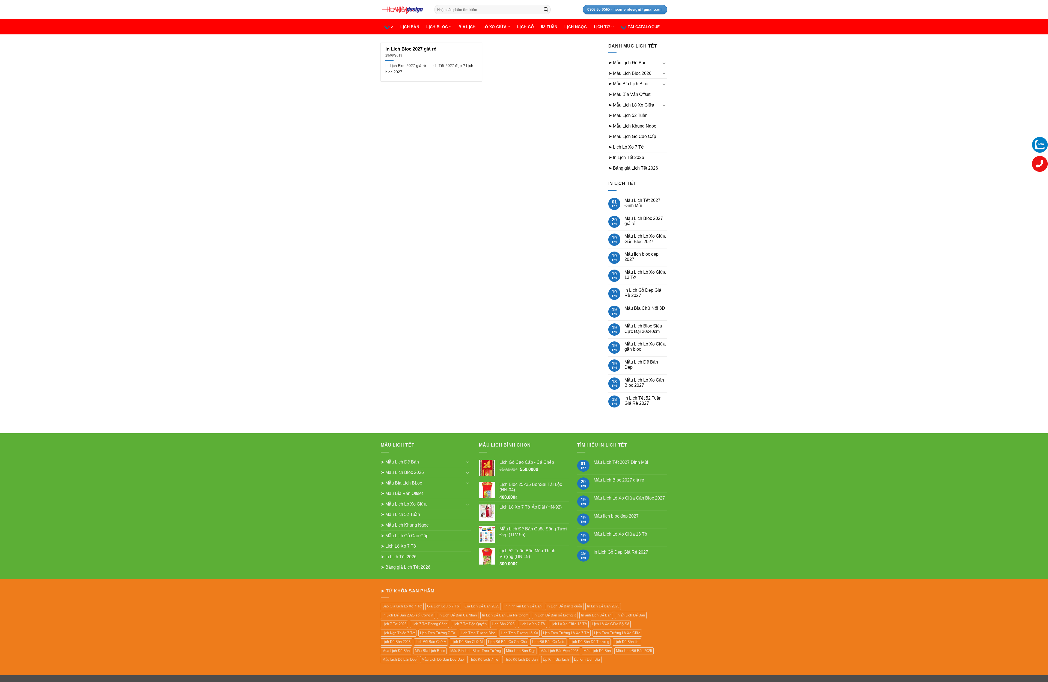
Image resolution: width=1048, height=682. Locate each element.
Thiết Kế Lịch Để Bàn (521, 659)
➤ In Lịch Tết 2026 (626, 157)
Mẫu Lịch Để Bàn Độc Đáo (443, 659)
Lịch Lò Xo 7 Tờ (532, 624)
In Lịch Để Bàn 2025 (603, 606)
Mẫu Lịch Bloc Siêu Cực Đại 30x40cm (643, 328)
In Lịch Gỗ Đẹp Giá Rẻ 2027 (642, 293)
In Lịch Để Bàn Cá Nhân (458, 615)
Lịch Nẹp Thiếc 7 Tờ (398, 633)
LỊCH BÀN (409, 27)
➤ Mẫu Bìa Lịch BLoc (629, 83)
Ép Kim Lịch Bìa (587, 659)
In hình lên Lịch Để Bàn (522, 606)
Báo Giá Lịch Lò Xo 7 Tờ (402, 606)
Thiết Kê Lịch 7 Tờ (484, 659)
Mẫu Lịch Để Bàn (597, 651)
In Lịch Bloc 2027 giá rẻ (410, 49)
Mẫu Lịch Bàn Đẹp (520, 651)
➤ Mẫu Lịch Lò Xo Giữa (631, 105)
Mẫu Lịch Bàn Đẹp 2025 (559, 651)
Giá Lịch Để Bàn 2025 (482, 606)
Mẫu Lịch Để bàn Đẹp (399, 659)
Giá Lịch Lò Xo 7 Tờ (443, 606)
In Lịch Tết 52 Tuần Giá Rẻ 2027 (643, 401)
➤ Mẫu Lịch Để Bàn (627, 62)
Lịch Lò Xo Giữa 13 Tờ (568, 624)
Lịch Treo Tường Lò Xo (519, 633)
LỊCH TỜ (602, 27)
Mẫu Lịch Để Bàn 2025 (634, 651)
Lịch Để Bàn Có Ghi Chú (507, 642)
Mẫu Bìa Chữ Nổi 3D (644, 308)
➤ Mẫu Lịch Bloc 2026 (629, 73)
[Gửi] (545, 9)
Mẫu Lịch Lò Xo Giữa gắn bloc (645, 347)
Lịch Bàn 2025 (503, 624)
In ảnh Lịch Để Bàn (596, 615)
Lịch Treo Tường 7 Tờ (437, 633)
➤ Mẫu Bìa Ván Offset (629, 94)
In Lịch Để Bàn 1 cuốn (564, 606)
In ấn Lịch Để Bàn (631, 615)
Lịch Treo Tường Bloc (478, 633)
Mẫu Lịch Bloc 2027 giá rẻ (643, 221)
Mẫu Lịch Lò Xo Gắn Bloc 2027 (644, 383)
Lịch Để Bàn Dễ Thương (589, 642)
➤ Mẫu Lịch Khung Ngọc (632, 126)
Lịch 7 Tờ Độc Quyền (469, 624)
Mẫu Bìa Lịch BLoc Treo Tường (475, 651)
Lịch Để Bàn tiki (626, 642)
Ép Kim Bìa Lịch (556, 659)
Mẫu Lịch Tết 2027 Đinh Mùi (642, 203)
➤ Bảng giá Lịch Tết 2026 (633, 168)
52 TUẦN (549, 27)
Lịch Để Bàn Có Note (548, 642)
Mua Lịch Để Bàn (396, 651)
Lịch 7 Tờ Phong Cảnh (429, 624)
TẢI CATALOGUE (644, 27)
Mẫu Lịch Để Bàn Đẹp (641, 365)
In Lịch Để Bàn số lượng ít (555, 615)
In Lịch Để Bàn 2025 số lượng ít (407, 615)
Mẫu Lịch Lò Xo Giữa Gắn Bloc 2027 (645, 239)
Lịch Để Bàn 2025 (396, 642)
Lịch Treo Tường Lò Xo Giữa (617, 633)
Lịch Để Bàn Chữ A (431, 642)
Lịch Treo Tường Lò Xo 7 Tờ (566, 633)
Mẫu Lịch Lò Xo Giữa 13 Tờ (645, 275)
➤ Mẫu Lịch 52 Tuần (628, 115)
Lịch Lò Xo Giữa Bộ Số (610, 624)
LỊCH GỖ (525, 27)
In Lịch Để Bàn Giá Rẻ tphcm (505, 615)
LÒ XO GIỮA (495, 27)
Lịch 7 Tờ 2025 (394, 624)
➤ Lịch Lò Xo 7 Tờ (626, 147)
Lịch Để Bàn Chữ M (467, 642)
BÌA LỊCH (466, 27)
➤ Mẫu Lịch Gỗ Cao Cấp (632, 136)
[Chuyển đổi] (664, 63)
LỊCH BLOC (437, 27)
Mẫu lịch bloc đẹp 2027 (641, 257)
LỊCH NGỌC (575, 27)
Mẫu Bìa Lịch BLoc (430, 651)
